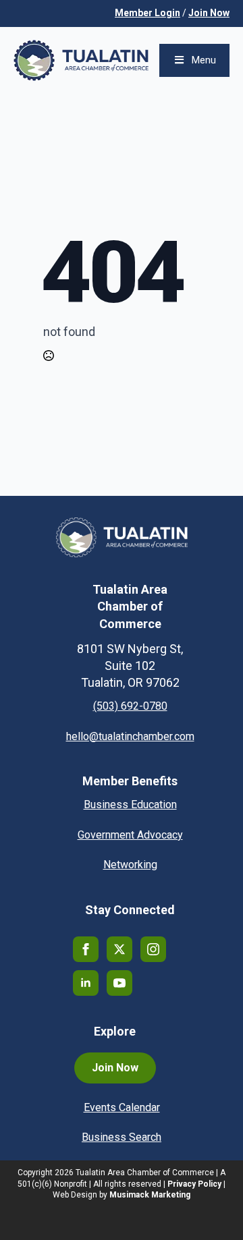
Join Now (209, 12)
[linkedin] (86, 983)
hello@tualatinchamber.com (130, 736)
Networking (130, 864)
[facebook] (86, 949)
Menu (204, 60)
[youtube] (119, 983)
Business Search (121, 1137)
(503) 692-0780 (130, 706)
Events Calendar (122, 1107)
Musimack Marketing (149, 1195)
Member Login (147, 12)
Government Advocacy (130, 834)
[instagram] (153, 949)
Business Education (130, 804)
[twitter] (119, 949)
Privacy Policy (194, 1184)
